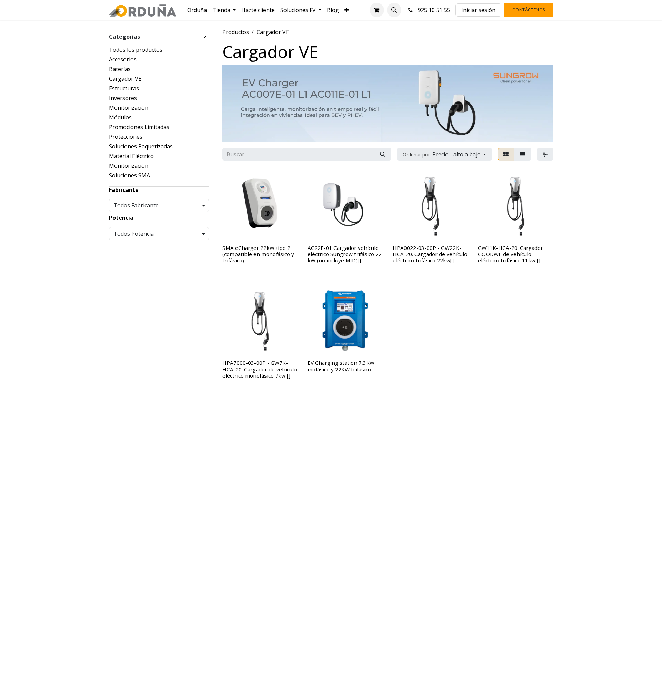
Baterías (120, 69)
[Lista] (522, 154)
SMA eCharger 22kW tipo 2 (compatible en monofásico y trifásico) (258, 254)
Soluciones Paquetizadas (141, 146)
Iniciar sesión (478, 10)
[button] (394, 10)
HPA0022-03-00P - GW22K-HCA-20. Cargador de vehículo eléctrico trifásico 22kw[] (430, 254)
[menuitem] (197, 10)
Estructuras (124, 88)
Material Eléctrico (131, 156)
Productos (235, 32)
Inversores (123, 98)
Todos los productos (135, 49)
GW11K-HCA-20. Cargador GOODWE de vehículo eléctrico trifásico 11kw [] (510, 254)
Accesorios (123, 59)
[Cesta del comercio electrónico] (377, 10)
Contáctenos (528, 10)
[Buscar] (382, 154)
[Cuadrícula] (506, 154)
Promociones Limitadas (139, 127)
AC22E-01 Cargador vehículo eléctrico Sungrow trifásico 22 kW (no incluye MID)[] (345, 254)
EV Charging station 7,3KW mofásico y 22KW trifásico (341, 365)
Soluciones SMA (129, 175)
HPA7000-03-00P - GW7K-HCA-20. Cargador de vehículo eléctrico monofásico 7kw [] (259, 369)
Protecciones (125, 136)
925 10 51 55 (432, 10)
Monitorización (128, 107)
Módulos (120, 117)
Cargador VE (125, 78)
